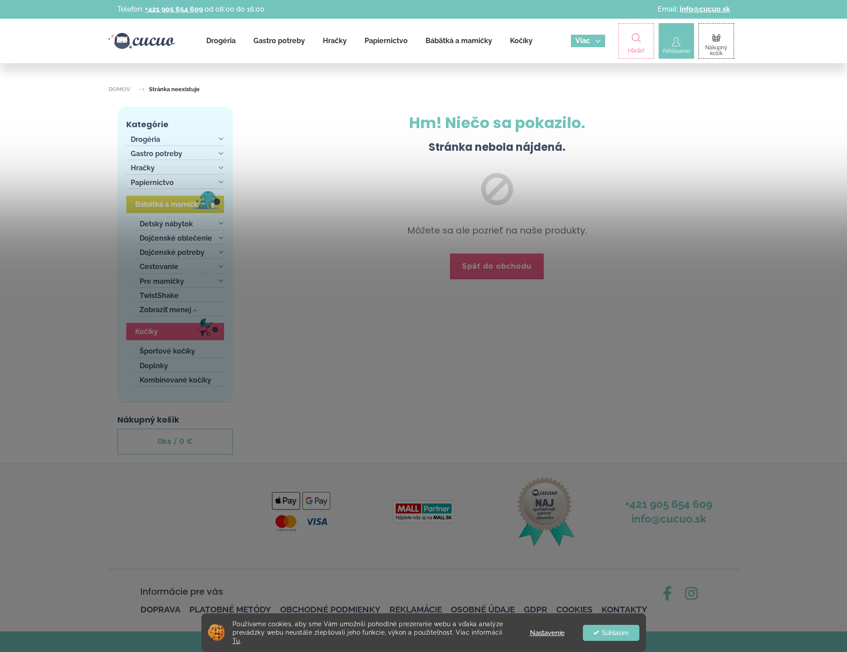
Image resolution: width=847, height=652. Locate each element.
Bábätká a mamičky (168, 204)
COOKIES (574, 609)
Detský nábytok (166, 224)
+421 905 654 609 (174, 9)
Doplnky (154, 366)
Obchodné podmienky (330, 609)
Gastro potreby (156, 153)
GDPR (535, 609)
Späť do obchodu (497, 266)
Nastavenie (547, 633)
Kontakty (624, 609)
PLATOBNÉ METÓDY (230, 609)
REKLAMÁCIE (415, 609)
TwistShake (159, 295)
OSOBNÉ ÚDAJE (483, 609)
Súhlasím (615, 632)
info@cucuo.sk (705, 9)
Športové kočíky (167, 351)
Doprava (160, 609)
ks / (175, 441)
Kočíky (146, 331)
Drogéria (145, 139)
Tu (236, 640)
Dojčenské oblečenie (176, 238)
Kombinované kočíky (175, 380)
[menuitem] (221, 41)
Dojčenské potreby (172, 252)
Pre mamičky (162, 281)
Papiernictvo (152, 182)
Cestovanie (159, 266)
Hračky (143, 168)
